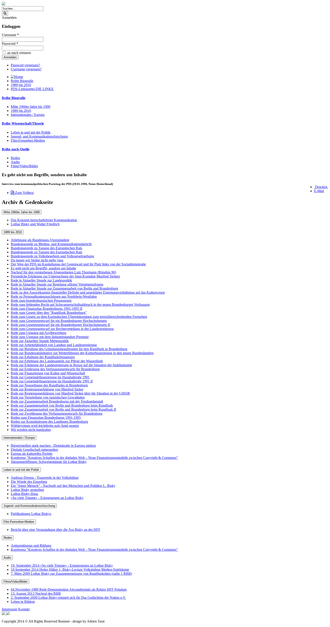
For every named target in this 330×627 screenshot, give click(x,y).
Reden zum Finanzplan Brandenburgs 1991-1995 (46, 417)
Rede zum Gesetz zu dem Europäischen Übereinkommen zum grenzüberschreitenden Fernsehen (79, 317)
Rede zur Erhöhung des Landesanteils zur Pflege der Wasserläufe (57, 361)
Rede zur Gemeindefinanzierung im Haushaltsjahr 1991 (50, 377)
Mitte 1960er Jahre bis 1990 (30, 106)
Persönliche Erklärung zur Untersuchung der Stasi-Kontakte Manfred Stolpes (65, 276)
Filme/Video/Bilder (24, 166)
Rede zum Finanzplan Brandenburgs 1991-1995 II (46, 308)
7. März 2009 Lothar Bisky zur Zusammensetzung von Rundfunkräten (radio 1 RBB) (71, 573)
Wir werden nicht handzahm (31, 430)
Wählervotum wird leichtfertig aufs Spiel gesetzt (45, 425)
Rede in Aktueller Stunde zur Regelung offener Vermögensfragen (57, 284)
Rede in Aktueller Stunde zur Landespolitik (41, 280)
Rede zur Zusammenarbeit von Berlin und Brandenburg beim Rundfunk (62, 405)
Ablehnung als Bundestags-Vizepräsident (40, 240)
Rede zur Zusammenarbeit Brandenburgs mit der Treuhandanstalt (57, 401)
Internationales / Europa (27, 115)
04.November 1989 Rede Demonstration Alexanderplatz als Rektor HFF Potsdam (69, 589)
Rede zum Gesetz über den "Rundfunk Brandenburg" (49, 313)
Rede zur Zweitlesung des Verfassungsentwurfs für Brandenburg (56, 413)
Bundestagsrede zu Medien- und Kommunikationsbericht (51, 244)
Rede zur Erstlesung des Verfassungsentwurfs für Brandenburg (55, 369)
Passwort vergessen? (25, 65)
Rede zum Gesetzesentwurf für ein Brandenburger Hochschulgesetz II (60, 325)
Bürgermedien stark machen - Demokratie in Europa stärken (53, 445)
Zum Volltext (24, 193)
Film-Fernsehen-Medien (28, 140)
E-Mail (319, 191)
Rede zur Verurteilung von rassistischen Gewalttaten (48, 397)
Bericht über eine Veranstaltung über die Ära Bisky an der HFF (55, 530)
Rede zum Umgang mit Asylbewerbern (38, 333)
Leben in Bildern (23, 601)
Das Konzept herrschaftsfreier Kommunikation (44, 220)
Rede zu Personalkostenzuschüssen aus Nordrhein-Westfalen (54, 296)
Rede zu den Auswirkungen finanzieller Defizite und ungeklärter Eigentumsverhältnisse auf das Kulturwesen (88, 292)
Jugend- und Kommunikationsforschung (39, 136)
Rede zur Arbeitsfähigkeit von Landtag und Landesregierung (54, 345)
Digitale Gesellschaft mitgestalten (34, 449)
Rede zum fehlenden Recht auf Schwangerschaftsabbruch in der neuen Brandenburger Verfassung (80, 304)
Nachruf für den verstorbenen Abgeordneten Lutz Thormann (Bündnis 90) (63, 272)
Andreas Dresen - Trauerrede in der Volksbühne (45, 477)
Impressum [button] (9, 609)
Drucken (321, 187)
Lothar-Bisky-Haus (24, 494)
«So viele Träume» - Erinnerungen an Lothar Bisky (47, 498)
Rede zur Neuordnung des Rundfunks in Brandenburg (49, 385)
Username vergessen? (26, 69)
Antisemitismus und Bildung (31, 545)
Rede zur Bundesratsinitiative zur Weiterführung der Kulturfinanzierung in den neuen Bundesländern (82, 353)
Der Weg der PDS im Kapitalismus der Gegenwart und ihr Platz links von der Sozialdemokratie (78, 264)
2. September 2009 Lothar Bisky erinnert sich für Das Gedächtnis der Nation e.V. (68, 597)
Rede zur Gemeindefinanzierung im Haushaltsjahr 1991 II (52, 381)
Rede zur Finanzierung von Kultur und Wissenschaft (48, 373)
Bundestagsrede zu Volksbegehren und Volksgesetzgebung (52, 256)
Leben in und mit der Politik (31, 132)
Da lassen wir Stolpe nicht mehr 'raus (37, 260)
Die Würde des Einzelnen (29, 482)
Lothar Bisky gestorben (27, 490)
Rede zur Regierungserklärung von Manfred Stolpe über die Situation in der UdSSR (70, 393)
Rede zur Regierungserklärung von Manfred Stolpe (47, 389)
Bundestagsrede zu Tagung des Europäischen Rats (46, 248)
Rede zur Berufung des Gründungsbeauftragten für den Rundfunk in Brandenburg (69, 349)
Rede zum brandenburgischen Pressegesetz (41, 300)
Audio (15, 162)
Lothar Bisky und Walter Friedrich (35, 224)
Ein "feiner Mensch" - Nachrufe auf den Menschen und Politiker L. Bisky (63, 486)
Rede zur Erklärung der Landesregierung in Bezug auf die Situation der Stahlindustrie (71, 365)
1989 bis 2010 (21, 85)
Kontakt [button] (24, 609)
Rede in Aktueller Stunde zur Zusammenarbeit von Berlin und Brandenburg (64, 288)
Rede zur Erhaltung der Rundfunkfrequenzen (43, 357)
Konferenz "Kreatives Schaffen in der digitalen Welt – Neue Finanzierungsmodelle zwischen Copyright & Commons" (94, 458)
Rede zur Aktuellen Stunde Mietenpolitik (40, 341)
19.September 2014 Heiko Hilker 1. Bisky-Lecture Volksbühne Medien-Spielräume (70, 569)
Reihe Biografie (22, 81)
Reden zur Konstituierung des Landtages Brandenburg (49, 421)
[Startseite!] (3, 4)
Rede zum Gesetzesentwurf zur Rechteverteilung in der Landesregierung (62, 329)
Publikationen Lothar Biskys (31, 514)
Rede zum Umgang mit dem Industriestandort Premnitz (50, 337)
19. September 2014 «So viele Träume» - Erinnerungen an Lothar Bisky (62, 565)
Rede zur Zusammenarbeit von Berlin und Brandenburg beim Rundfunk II (63, 409)
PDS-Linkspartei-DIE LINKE (32, 89)
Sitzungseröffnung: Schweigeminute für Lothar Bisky (49, 462)
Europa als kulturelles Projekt (31, 454)
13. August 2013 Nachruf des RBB (36, 593)
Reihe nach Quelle (15, 149)
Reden (15, 158)
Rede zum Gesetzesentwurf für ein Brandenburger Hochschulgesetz (59, 321)
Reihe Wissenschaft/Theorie (23, 123)
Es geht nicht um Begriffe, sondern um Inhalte (43, 268)
